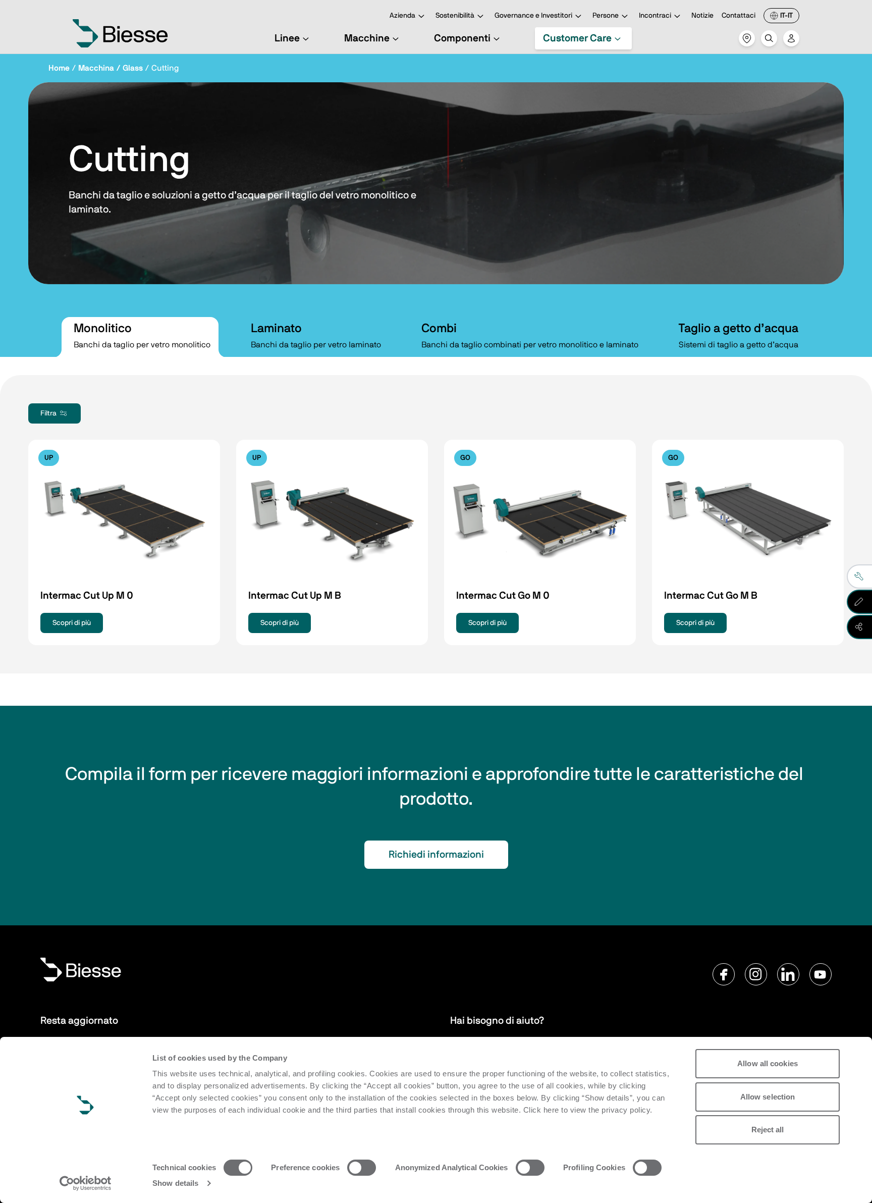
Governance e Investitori (533, 15)
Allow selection (767, 1096)
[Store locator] (747, 38)
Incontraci (655, 15)
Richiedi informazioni (436, 855)
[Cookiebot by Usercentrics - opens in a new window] (85, 1183)
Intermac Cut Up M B (294, 596)
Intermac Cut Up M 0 (86, 596)
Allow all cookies (767, 1063)
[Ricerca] (769, 38)
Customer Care (577, 38)
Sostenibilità (454, 15)
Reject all (767, 1129)
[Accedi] (791, 38)
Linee (287, 38)
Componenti (462, 38)
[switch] (361, 1168)
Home (59, 68)
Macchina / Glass (110, 68)
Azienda (402, 15)
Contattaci (738, 15)
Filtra (48, 413)
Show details (175, 1183)
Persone (605, 15)
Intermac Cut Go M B (710, 596)
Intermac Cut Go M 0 (503, 596)
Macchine (367, 38)
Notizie (702, 15)
